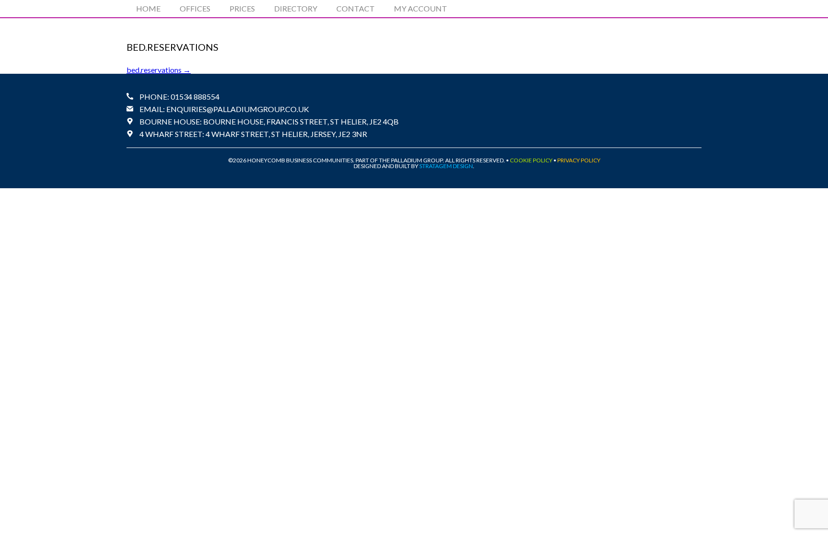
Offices (195, 8)
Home (148, 8)
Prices (242, 8)
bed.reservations (158, 69)
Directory (295, 8)
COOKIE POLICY (531, 160)
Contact (355, 8)
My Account (420, 8)
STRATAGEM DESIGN (446, 166)
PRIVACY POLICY (578, 160)
